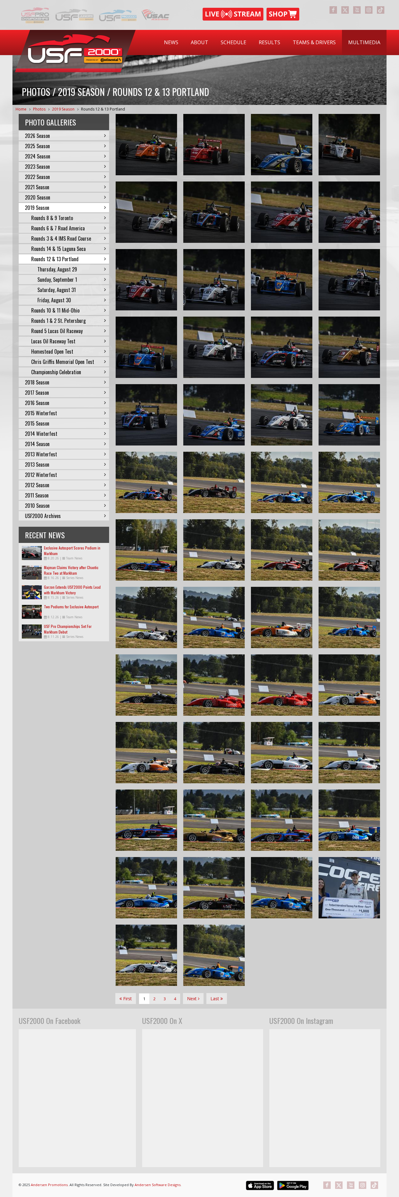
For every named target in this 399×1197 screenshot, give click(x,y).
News (171, 42)
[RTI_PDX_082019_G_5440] (146, 279)
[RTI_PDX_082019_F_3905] (146, 752)
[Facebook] (333, 10)
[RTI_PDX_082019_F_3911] (349, 617)
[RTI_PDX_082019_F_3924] (214, 482)
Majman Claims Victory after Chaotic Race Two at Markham (71, 570)
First (127, 998)
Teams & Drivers (314, 42)
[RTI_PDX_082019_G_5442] (281, 212)
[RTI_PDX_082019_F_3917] (146, 617)
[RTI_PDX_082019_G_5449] (281, 144)
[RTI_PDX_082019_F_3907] (281, 685)
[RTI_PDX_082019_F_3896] (214, 820)
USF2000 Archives (43, 516)
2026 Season (37, 135)
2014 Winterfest (41, 433)
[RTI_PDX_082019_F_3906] (349, 685)
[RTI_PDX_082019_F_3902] (281, 752)
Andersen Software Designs (157, 1184)
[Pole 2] (349, 887)
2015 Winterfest (41, 413)
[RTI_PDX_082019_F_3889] (214, 887)
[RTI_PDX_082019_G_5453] (146, 144)
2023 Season (37, 166)
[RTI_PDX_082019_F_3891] (146, 887)
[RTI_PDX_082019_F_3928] (146, 482)
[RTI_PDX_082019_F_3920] (214, 550)
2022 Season (37, 177)
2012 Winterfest (41, 474)
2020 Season (37, 197)
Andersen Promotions (49, 1184)
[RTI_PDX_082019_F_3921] (146, 550)
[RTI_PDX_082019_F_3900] (349, 752)
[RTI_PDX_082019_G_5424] (281, 414)
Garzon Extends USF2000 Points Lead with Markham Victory (72, 589)
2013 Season (37, 464)
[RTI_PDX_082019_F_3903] (214, 752)
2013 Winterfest (41, 454)
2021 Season (37, 187)
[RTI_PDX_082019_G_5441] (349, 212)
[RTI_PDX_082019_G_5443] (214, 212)
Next (192, 998)
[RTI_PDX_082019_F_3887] (146, 955)
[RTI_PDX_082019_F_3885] (214, 955)
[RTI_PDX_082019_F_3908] (214, 685)
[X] (345, 10)
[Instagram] (369, 10)
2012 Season (37, 485)
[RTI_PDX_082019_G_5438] (214, 279)
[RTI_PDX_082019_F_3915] (214, 617)
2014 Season (37, 444)
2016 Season (37, 403)
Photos (39, 109)
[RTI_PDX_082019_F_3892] (349, 820)
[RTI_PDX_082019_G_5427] (146, 414)
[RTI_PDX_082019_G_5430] (214, 347)
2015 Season (37, 423)
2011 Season (37, 495)
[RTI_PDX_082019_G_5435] (349, 279)
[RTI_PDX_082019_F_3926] (281, 482)
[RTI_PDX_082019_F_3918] (349, 550)
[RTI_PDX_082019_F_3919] (281, 550)
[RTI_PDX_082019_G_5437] (281, 279)
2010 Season (37, 505)
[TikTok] (380, 10)
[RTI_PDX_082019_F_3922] (349, 482)
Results (269, 42)
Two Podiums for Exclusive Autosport (71, 606)
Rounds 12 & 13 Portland (103, 109)
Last (215, 998)
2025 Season (37, 146)
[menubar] (272, 42)
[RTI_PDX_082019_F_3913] (146, 685)
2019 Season (63, 109)
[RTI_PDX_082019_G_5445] (349, 144)
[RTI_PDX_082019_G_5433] (146, 347)
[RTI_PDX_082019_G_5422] (349, 414)
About (199, 42)
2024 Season (37, 156)
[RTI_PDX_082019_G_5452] (214, 144)
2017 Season (37, 392)
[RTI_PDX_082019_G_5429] (281, 347)
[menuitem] (171, 42)
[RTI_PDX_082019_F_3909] (281, 617)
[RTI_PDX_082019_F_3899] (146, 820)
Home (21, 109)
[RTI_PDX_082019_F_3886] (281, 887)
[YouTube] (357, 10)
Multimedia (364, 42)
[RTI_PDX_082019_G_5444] (146, 212)
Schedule (233, 42)
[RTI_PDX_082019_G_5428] (349, 347)
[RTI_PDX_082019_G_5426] (214, 414)
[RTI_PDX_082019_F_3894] (281, 820)
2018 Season (37, 382)
